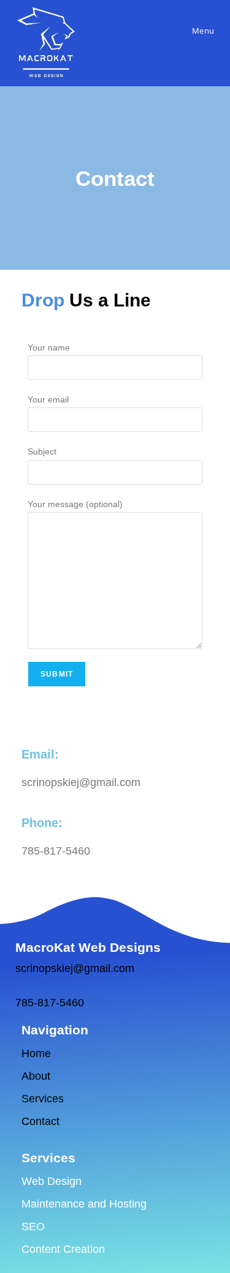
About (37, 1076)
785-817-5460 (49, 1003)
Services (42, 1099)
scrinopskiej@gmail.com (74, 968)
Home (36, 1053)
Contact (40, 1121)
